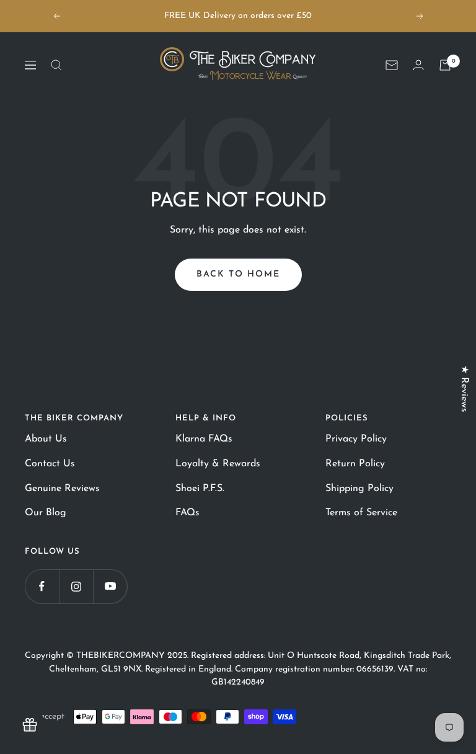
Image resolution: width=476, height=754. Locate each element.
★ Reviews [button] (464, 388)
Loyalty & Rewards (217, 464)
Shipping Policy (359, 489)
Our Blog (45, 513)
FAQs (187, 513)
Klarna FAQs (203, 439)
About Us (46, 439)
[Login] (418, 65)
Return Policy (355, 464)
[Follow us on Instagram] (76, 586)
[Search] (56, 65)
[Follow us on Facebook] (42, 586)
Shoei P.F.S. (199, 489)
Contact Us (50, 464)
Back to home (238, 274)
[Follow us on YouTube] (110, 586)
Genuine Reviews (62, 489)
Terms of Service (361, 513)
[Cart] (445, 65)
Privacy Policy (356, 439)
